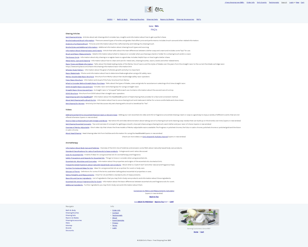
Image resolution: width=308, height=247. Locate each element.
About (114, 218)
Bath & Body (122, 19)
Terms (114, 225)
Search (284, 2)
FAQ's (198, 19)
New (297, 2)
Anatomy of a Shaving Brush (77, 44)
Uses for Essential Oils (74, 155)
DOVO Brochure (72, 93)
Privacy (115, 223)
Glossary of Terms (73, 172)
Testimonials (274, 2)
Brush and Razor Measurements (78, 54)
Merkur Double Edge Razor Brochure (80, 77)
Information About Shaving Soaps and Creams (84, 51)
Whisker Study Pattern (74, 70)
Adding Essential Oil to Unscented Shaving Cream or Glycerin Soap (91, 115)
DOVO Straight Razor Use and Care (79, 87)
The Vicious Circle (72, 57)
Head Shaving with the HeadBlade (78, 97)
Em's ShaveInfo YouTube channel (155, 137)
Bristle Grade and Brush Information (80, 41)
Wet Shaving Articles (74, 37)
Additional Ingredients (74, 185)
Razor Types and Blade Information (79, 64)
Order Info (251, 2)
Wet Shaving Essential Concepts (78, 124)
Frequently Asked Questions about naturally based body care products (93, 165)
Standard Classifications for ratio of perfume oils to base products (92, 151)
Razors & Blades (167, 19)
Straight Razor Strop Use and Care (79, 90)
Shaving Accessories (185, 19)
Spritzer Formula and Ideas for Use (79, 168)
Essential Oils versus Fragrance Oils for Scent (84, 182)
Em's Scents (262, 2)
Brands (68, 228)
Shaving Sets (152, 19)
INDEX (109, 19)
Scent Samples (118, 220)
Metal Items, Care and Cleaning (78, 61)
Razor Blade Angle (73, 73)
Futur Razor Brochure (74, 80)
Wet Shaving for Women (75, 104)
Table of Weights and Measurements (80, 175)
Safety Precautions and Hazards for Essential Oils (85, 158)
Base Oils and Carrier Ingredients (78, 178)
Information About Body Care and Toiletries (82, 148)
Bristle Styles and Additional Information (81, 47)
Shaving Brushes (137, 19)
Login (291, 2)
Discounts (70, 230)
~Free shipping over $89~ (234, 2)
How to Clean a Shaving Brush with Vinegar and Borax (86, 121)
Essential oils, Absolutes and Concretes (81, 161)
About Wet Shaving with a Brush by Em (81, 100)
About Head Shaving (73, 133)
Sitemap (69, 225)
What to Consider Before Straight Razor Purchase (85, 83)
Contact (115, 213)
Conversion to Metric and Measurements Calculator (154, 191)
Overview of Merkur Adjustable (77, 127)
